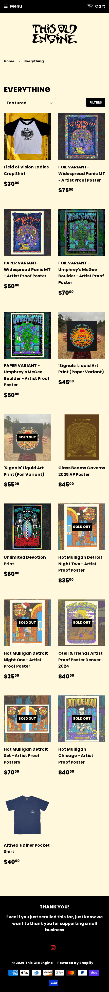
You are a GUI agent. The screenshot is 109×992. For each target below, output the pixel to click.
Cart (99, 6)
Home (9, 61)
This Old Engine (39, 962)
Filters (95, 102)
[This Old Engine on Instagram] (53, 948)
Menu (16, 6)
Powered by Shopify (75, 962)
